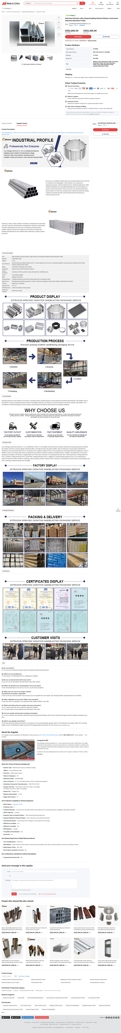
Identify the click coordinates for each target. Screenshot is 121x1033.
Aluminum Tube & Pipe (8, 998)
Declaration (77, 1027)
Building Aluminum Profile (88, 1005)
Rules (118, 8)
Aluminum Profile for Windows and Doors (12, 979)
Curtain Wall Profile (65, 982)
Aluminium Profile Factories (10, 1005)
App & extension (99, 8)
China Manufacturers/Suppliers (47, 1022)
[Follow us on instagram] (111, 1017)
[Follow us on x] (109, 1017)
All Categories (7, 8)
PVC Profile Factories (25, 1005)
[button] (77, 3)
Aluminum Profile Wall (104, 1005)
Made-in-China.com (53, 1024)
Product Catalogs (24, 976)
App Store (5, 1017)
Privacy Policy (86, 1027)
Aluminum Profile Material (72, 1005)
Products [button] (28, 3)
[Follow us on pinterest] (116, 1017)
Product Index (89, 1022)
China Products (35, 1022)
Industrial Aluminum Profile (38, 979)
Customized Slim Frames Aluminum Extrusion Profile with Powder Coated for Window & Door (84, 962)
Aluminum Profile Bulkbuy (48, 1009)
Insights (95, 1022)
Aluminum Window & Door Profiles (10, 982)
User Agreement (69, 1027)
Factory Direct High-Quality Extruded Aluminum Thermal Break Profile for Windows (107, 962)
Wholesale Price (70, 1022)
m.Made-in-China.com (64, 1024)
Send (14, 894)
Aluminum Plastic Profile (32, 1009)
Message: (8, 880)
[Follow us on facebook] (106, 1017)
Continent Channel (79, 1022)
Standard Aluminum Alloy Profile (98, 979)
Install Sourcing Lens (42, 1017)
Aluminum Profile (40, 12)
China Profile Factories (40, 1005)
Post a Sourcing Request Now (47, 894)
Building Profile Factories (56, 1005)
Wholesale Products (60, 1022)
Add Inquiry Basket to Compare (32, 64)
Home (3, 12)
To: (10, 876)
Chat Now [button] (107, 36)
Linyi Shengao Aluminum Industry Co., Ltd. (80, 23)
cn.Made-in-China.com (76, 1024)
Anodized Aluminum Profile (78, 998)
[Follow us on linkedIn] (118, 1017)
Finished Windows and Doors (97, 982)
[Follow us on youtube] (114, 1017)
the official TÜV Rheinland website (49, 735)
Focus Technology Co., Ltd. (49, 1027)
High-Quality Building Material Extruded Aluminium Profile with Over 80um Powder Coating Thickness (12, 929)
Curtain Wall (21, 998)
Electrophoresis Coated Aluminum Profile (57, 998)
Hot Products (27, 1022)
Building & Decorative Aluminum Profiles (70, 979)
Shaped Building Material (28, 12)
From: (9, 871)
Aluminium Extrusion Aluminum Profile (12, 1009)
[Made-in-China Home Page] (11, 3)
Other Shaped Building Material (35, 998)
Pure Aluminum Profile (94, 998)
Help (90, 8)
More (3, 1012)
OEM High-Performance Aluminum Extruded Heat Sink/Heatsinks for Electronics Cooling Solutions (106, 929)
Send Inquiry (78, 36)
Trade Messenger (27, 1017)
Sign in (117, 4)
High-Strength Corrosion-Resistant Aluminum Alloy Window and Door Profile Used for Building (12, 962)
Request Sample (92, 40)
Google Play (16, 1017)
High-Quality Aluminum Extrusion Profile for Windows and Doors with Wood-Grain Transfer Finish (84, 929)
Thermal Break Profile (36, 982)
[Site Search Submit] (82, 3)
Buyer (81, 8)
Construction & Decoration (13, 12)
